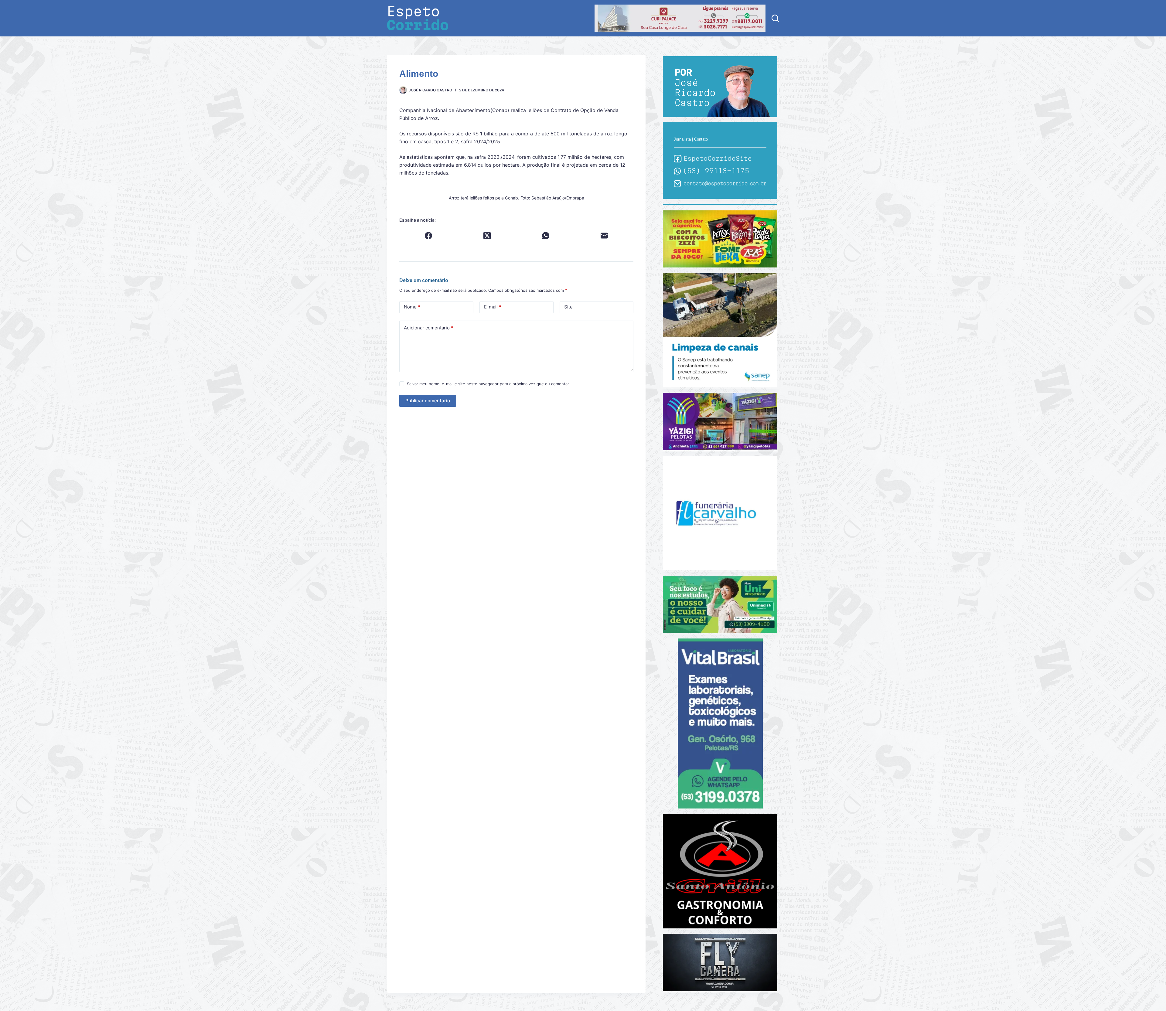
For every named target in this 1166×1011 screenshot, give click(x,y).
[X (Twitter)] (487, 235)
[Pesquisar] (775, 18)
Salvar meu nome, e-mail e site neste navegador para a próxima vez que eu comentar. (488, 383)
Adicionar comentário (428, 328)
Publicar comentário (427, 400)
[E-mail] (604, 235)
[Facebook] (428, 235)
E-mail (492, 307)
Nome (412, 307)
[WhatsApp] (546, 235)
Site (568, 307)
